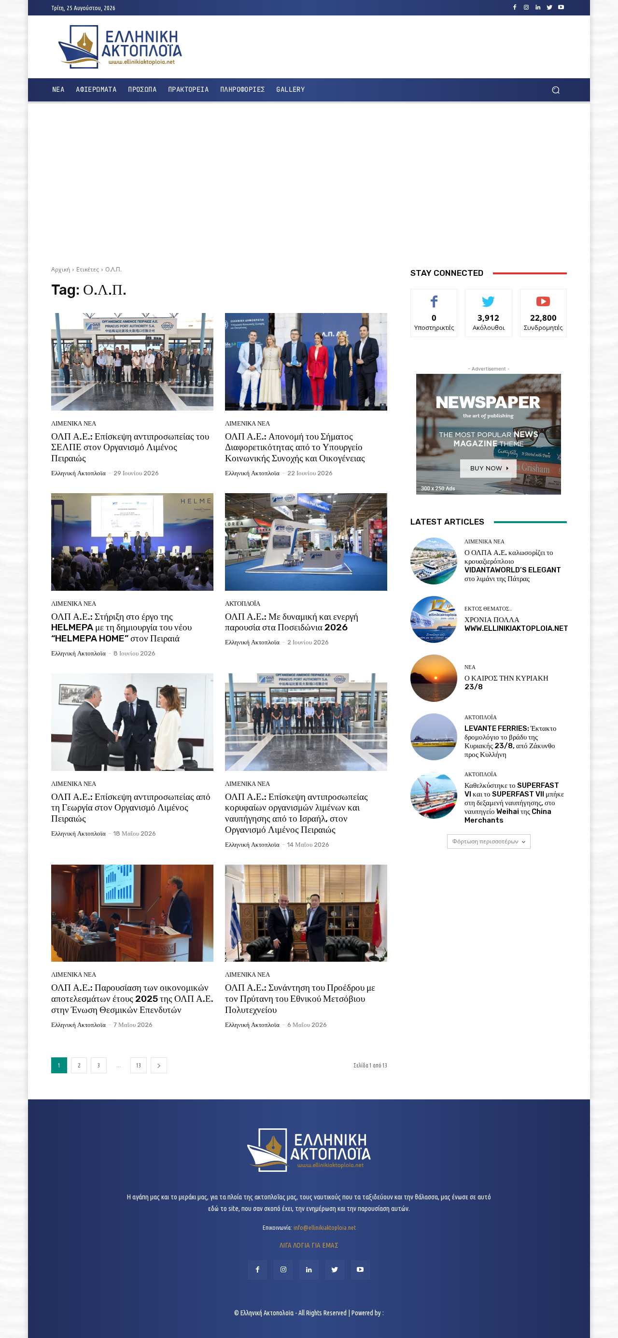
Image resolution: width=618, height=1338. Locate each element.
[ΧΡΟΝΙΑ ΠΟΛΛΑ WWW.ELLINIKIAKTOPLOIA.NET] (433, 619)
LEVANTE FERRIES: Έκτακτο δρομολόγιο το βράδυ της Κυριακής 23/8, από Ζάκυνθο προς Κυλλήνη (510, 741)
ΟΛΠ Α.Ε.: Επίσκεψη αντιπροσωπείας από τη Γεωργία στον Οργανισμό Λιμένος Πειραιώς (131, 808)
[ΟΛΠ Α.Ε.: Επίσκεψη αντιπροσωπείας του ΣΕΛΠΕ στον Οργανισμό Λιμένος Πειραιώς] (132, 362)
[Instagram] (526, 8)
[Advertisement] (309, 180)
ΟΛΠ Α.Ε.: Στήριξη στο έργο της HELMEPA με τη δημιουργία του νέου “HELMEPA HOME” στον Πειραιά (121, 627)
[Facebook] (514, 8)
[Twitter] (549, 8)
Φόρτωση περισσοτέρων (485, 841)
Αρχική (60, 269)
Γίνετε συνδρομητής (543, 300)
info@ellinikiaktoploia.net (325, 1227)
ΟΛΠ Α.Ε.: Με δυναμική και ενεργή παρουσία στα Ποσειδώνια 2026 (291, 622)
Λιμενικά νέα (73, 423)
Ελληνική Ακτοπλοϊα (78, 473)
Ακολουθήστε (489, 296)
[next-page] (159, 1065)
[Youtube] (561, 8)
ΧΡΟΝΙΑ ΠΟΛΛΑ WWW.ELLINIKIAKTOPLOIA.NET (516, 624)
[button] (555, 90)
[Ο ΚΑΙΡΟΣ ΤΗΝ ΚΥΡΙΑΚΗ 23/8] (433, 678)
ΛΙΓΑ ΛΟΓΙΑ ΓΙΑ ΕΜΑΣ (309, 1245)
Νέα (470, 667)
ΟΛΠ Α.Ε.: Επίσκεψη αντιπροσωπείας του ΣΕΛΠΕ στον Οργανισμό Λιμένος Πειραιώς (130, 447)
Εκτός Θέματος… (488, 609)
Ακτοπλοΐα (242, 603)
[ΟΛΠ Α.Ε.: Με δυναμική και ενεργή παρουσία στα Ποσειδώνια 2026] (306, 542)
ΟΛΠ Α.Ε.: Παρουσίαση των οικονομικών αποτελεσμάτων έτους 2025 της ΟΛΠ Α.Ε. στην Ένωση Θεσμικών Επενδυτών (132, 998)
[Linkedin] (538, 8)
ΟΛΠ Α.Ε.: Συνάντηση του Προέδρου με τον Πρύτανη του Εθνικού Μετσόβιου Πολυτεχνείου (300, 998)
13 (138, 1065)
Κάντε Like (434, 296)
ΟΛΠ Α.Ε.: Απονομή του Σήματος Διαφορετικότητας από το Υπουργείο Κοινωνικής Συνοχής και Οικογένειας (295, 447)
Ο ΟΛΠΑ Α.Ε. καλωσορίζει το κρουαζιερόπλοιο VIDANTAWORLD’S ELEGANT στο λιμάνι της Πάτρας (512, 565)
